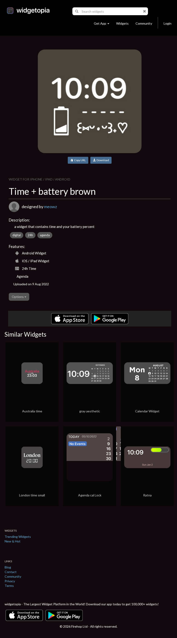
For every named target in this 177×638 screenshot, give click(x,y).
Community (144, 23)
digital (16, 235)
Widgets (122, 23)
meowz (50, 206)
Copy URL (79, 160)
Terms (9, 586)
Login (167, 23)
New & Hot (13, 541)
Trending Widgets (18, 537)
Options (18, 297)
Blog (8, 567)
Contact (11, 572)
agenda (45, 235)
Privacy (10, 581)
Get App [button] (100, 23)
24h (30, 235)
